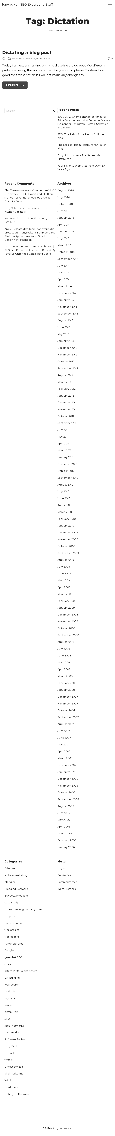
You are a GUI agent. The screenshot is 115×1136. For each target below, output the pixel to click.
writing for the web (16, 1094)
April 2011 (63, 443)
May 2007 (64, 744)
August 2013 (65, 320)
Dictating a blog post (26, 52)
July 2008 (64, 648)
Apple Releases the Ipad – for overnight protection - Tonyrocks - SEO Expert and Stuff (29, 233)
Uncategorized (13, 1066)
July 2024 (64, 197)
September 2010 (68, 477)
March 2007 (65, 758)
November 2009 (68, 539)
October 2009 (66, 546)
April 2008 (64, 669)
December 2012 (67, 347)
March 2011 (64, 450)
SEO (7, 1018)
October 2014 (66, 252)
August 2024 (66, 190)
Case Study (11, 902)
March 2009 (65, 594)
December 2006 (68, 778)
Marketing (10, 991)
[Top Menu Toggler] (110, 4)
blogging (10, 882)
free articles (11, 929)
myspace (10, 998)
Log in (61, 868)
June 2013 (64, 327)
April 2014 (64, 279)
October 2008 (66, 628)
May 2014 (63, 272)
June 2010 (64, 498)
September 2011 (68, 423)
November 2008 (68, 621)
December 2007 (68, 696)
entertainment (13, 923)
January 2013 (66, 341)
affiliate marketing (15, 875)
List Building (12, 977)
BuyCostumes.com (16, 895)
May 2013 (63, 334)
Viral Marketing (14, 1073)
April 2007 (64, 751)
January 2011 (66, 457)
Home (51, 30)
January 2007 (66, 772)
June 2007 (64, 737)
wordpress (11, 1087)
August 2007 (66, 724)
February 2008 (67, 683)
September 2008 (68, 635)
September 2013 (68, 313)
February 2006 (67, 840)
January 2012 (66, 395)
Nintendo (10, 1005)
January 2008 (66, 689)
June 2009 (64, 573)
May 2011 (63, 436)
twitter (8, 1060)
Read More (12, 86)
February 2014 (67, 293)
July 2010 (63, 491)
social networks (14, 1025)
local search (11, 984)
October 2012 (66, 361)
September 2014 (68, 258)
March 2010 (65, 512)
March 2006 (65, 833)
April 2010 (64, 505)
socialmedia (11, 1032)
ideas (7, 964)
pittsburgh (11, 1012)
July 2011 (63, 430)
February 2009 (67, 601)
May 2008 (64, 662)
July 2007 (64, 731)
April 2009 (64, 587)
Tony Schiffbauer (15, 208)
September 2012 (68, 368)
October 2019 (66, 204)
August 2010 (65, 484)
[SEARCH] (55, 111)
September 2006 (68, 799)
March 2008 (65, 676)
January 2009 (66, 607)
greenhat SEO (13, 957)
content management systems (23, 909)
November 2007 (68, 703)
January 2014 (66, 300)
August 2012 (65, 375)
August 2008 (66, 642)
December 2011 (67, 402)
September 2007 (68, 717)
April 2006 (64, 826)
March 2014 (65, 286)
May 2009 (64, 580)
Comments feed (68, 882)
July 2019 (63, 211)
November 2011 (67, 409)
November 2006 (68, 785)
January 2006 (66, 847)
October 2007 (66, 710)
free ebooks (11, 936)
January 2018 (66, 217)
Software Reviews (15, 1039)
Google (9, 950)
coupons (9, 916)
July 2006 (64, 813)
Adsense (9, 868)
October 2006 (66, 792)
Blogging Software (16, 889)
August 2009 (66, 559)
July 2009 (64, 566)
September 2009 (68, 553)
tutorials (9, 1053)
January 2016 (66, 231)
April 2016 (64, 224)
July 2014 (63, 265)
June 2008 (64, 655)
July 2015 (63, 238)
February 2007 (67, 765)
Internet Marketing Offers (20, 971)
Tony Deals (11, 1046)
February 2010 (67, 519)
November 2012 (67, 354)
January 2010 (66, 525)
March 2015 (65, 245)
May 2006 (64, 820)
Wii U (7, 1080)
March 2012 (65, 382)
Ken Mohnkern (13, 218)
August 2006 (66, 806)
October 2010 (66, 470)
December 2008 (68, 614)
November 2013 (67, 306)
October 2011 (66, 416)
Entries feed (65, 875)
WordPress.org (67, 889)
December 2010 (67, 464)
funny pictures (13, 943)
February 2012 (67, 388)
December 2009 (68, 532)
